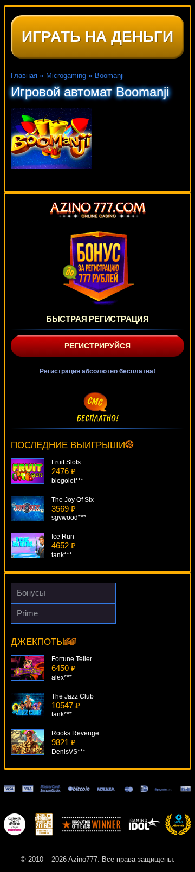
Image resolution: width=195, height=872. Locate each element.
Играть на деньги (97, 36)
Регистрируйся (97, 345)
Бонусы (31, 592)
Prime (27, 613)
